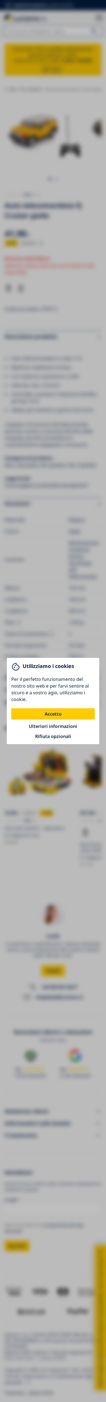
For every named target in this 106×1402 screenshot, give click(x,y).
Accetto (53, 714)
